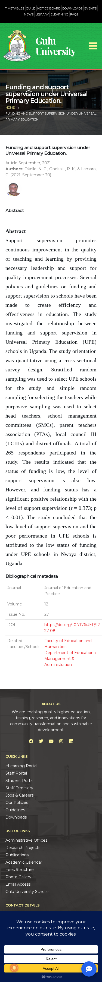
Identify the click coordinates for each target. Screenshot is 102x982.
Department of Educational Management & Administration (70, 658)
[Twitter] (41, 741)
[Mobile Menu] (93, 45)
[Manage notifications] (14, 968)
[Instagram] (61, 741)
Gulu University (56, 45)
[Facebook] (31, 741)
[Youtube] (51, 741)
